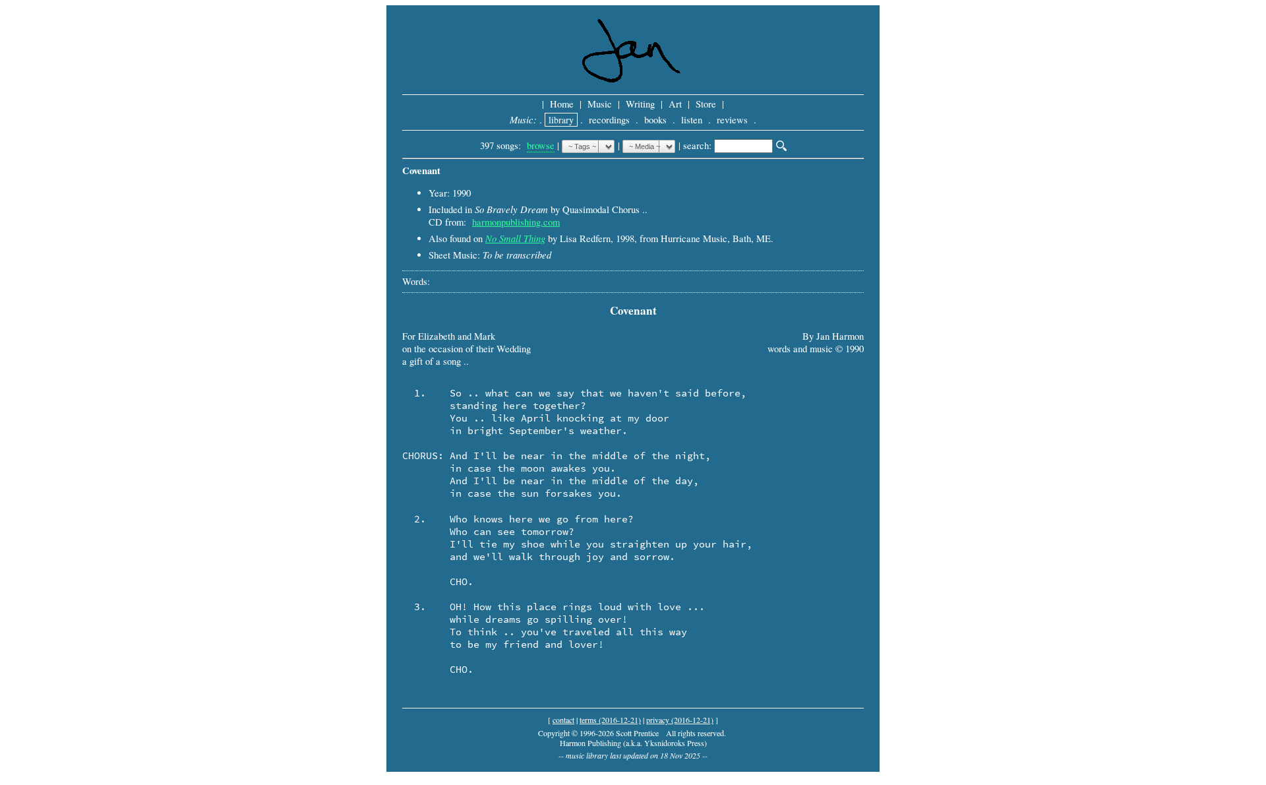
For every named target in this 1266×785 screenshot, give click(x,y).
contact (563, 719)
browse (541, 145)
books (655, 119)
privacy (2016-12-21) (679, 719)
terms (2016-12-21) (610, 719)
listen (692, 119)
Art (675, 104)
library (561, 119)
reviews (732, 119)
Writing (640, 104)
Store (705, 104)
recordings (609, 119)
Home (562, 104)
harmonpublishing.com (516, 222)
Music (599, 104)
